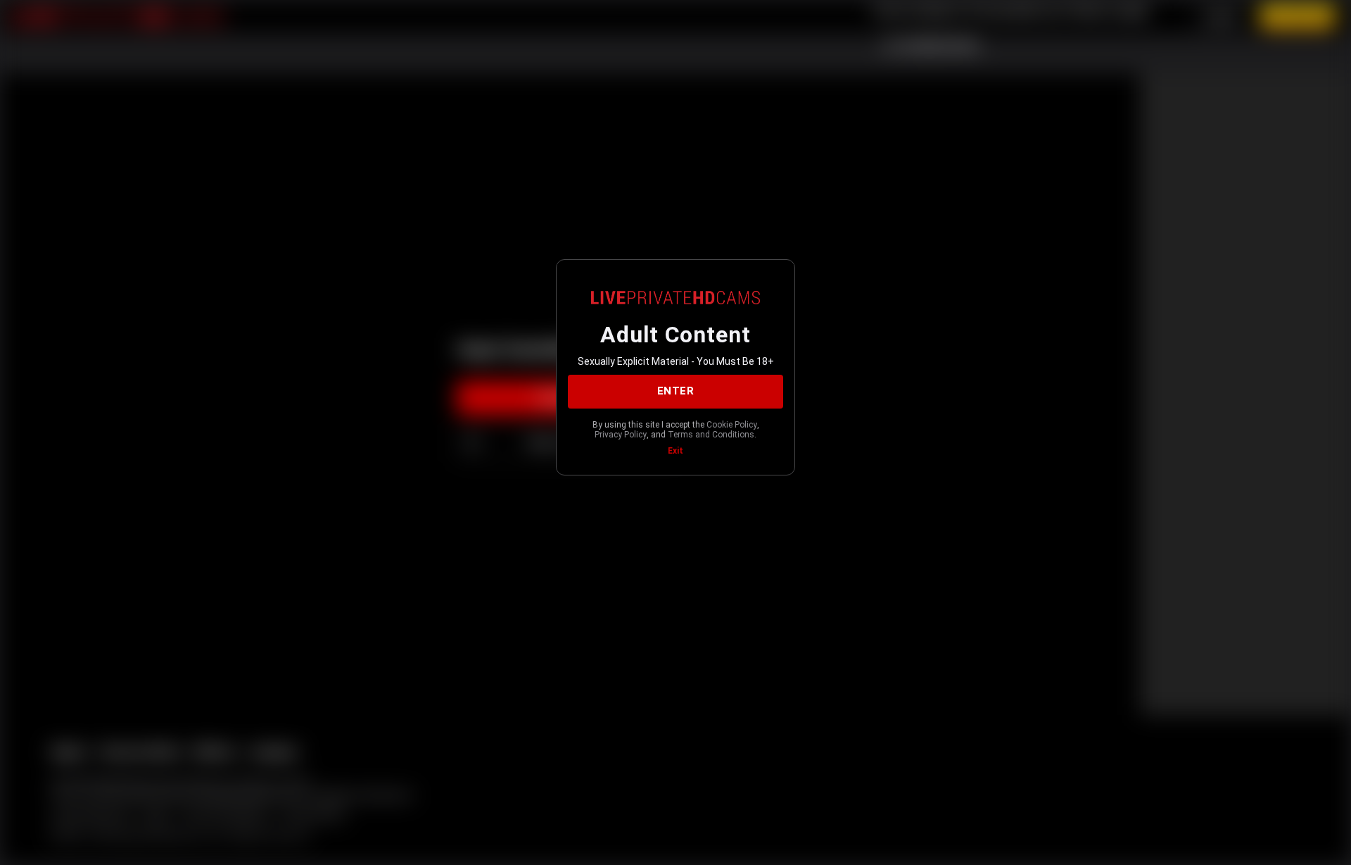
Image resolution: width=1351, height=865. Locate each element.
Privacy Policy (621, 435)
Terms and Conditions (711, 435)
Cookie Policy (731, 425)
